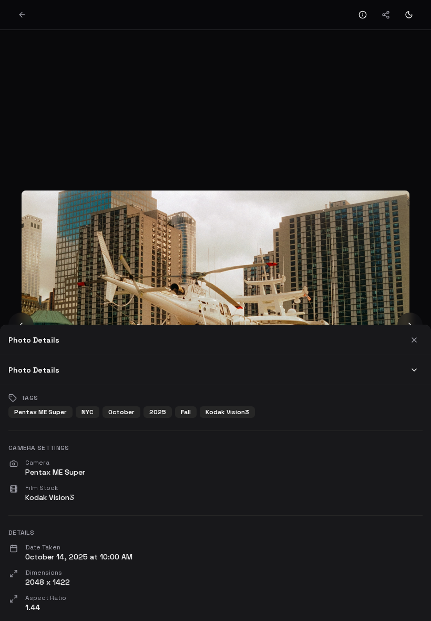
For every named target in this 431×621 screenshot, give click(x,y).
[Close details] (414, 340)
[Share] (385, 14)
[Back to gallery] (22, 14)
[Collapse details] (414, 370)
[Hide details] (362, 14)
